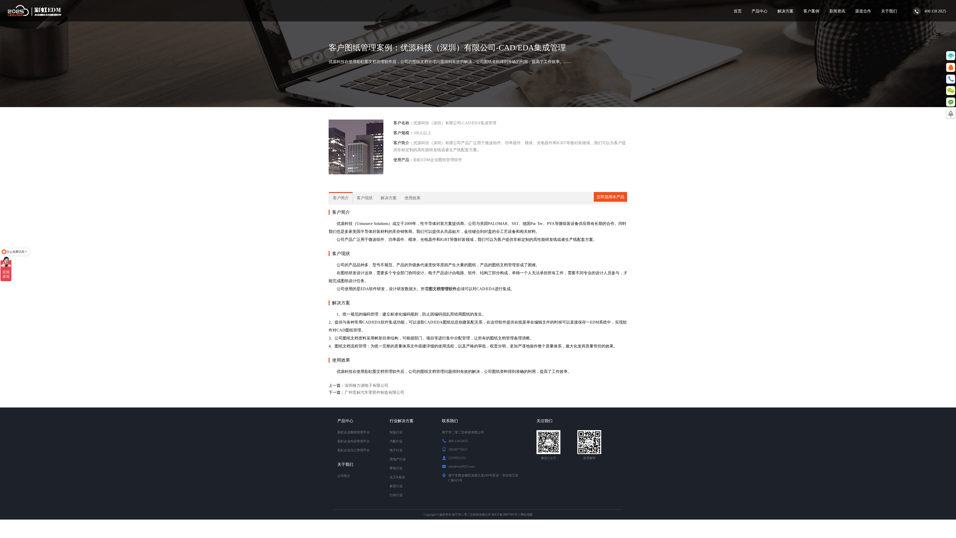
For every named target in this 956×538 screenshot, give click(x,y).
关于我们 (889, 11)
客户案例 (811, 11)
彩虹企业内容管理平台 (353, 441)
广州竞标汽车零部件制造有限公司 (374, 392)
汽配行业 (396, 441)
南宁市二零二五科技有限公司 (471, 514)
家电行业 (396, 468)
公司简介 (343, 476)
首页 (738, 11)
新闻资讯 (837, 11)
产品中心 (760, 11)
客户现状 (365, 198)
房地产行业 (398, 459)
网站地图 (527, 514)
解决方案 (785, 11)
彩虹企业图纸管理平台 (353, 432)
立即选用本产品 (610, 197)
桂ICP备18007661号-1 (506, 514)
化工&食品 (397, 477)
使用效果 (412, 198)
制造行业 (396, 432)
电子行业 (396, 450)
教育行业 (396, 486)
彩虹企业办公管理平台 (353, 450)
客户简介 (341, 198)
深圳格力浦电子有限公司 (366, 385)
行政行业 (396, 495)
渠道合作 (863, 11)
